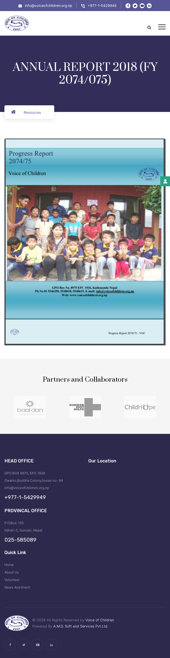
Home (9, 565)
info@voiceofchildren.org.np (48, 5)
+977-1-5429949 (102, 5)
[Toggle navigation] (162, 27)
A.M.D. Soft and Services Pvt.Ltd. (80, 626)
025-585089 (20, 540)
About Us (11, 572)
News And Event (17, 587)
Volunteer (12, 580)
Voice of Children (99, 620)
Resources (32, 112)
